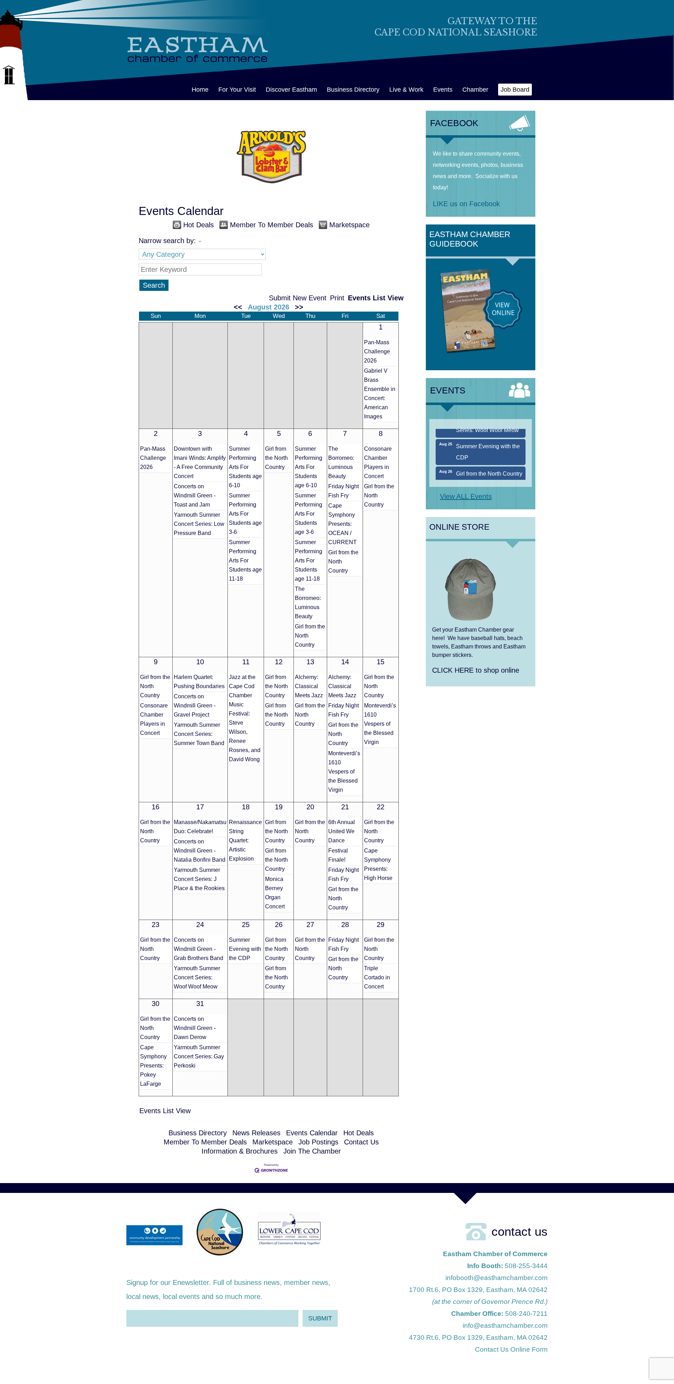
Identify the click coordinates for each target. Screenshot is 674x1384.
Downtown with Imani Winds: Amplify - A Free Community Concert (200, 462)
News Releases (256, 1133)
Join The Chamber (312, 1151)
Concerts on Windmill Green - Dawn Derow (195, 1028)
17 (200, 807)
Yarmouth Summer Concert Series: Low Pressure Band (199, 524)
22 (380, 807)
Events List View (376, 298)
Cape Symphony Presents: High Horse (378, 864)
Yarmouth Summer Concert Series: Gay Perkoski (199, 1056)
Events (442, 89)
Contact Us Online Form (511, 1349)
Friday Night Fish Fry (343, 490)
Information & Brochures (239, 1151)
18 (246, 807)
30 (155, 1003)
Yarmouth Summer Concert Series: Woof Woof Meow (197, 977)
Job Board (515, 89)
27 (310, 924)
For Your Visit (237, 89)
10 (200, 662)
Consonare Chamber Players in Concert (378, 462)
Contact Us (361, 1142)
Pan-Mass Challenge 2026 (377, 351)
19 (279, 807)
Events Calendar (312, 1133)
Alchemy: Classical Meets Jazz (309, 686)
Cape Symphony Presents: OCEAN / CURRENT (342, 524)
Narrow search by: (167, 240)
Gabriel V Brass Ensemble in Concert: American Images (379, 393)
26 (279, 924)
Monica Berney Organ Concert (275, 892)
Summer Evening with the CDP (245, 949)
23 (155, 924)
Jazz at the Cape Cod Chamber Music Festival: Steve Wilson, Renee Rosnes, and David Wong (244, 718)
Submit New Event (297, 298)
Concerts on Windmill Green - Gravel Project (195, 705)
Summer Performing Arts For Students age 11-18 (245, 560)
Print (337, 298)
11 (246, 662)
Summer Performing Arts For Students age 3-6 (245, 513)
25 (246, 924)
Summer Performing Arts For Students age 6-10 (245, 467)
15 (380, 662)
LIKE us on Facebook (466, 204)
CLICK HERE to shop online (475, 670)
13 (310, 662)
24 (200, 924)
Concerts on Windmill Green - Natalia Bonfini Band (199, 850)
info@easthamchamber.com (505, 1325)
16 (155, 807)
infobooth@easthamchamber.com (496, 1277)
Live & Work (406, 89)
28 (345, 924)
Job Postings (318, 1142)
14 (345, 662)
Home (200, 89)
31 (200, 1003)
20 (310, 807)
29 (380, 924)
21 (345, 807)
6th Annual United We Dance (341, 831)
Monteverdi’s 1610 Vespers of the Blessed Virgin (344, 771)
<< (238, 307)
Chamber (475, 89)
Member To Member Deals (271, 225)
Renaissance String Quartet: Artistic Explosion (245, 840)
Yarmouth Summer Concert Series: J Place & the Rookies (199, 879)
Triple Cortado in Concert (377, 977)
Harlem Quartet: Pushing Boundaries (199, 681)
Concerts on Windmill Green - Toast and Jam (195, 495)
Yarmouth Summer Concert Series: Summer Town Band (199, 734)
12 (279, 662)
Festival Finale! (338, 855)
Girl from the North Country (276, 458)
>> (299, 307)
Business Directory (353, 89)
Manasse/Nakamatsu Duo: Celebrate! (200, 826)
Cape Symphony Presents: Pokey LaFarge (153, 1065)
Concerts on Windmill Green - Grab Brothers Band (198, 949)
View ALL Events (466, 496)
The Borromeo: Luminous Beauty (308, 602)
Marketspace (349, 225)
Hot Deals (198, 225)
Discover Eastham (291, 89)
